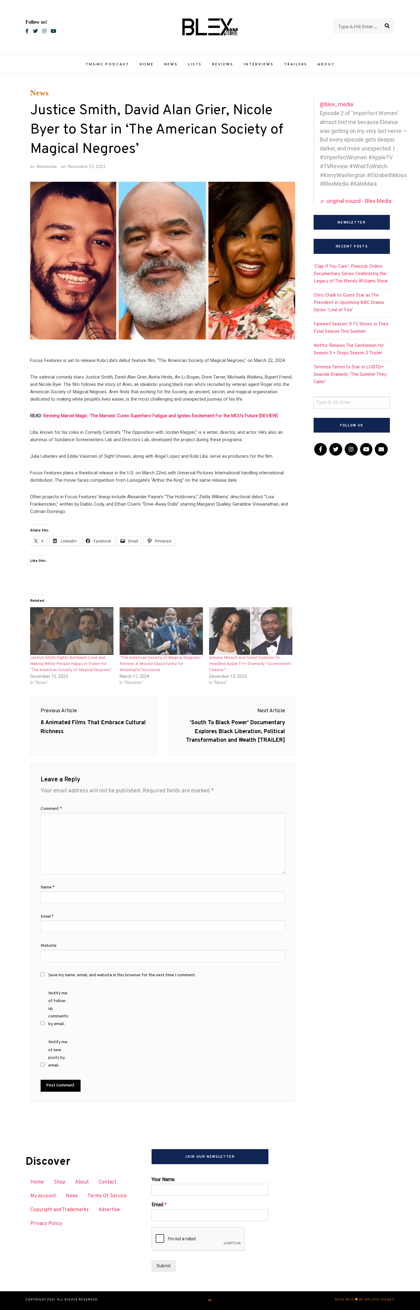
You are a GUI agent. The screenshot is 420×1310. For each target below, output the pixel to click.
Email (47, 916)
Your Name (163, 1179)
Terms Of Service (107, 1196)
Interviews (259, 64)
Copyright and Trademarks (59, 1210)
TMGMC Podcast (107, 64)
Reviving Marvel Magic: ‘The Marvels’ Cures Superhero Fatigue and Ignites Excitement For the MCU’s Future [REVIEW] (160, 415)
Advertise (109, 1210)
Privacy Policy (46, 1224)
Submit (164, 1266)
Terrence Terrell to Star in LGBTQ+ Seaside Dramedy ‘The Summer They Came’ (350, 374)
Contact (108, 1182)
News (171, 64)
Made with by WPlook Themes (364, 1300)
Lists (195, 64)
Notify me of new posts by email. (57, 1054)
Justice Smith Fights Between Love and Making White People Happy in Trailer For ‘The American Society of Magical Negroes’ (71, 664)
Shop (59, 1182)
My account (43, 1196)
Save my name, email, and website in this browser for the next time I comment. (122, 975)
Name (48, 887)
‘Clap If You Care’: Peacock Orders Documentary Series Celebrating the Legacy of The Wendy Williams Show (351, 274)
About (326, 64)
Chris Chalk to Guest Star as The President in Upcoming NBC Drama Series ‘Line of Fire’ (349, 303)
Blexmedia (47, 166)
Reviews (222, 64)
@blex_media (336, 104)
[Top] (210, 1300)
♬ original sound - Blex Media (355, 201)
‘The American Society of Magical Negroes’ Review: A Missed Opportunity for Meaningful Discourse (160, 664)
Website (49, 945)
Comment (51, 808)
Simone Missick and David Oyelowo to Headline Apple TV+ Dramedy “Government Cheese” (250, 664)
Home (147, 64)
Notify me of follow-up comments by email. (58, 1009)
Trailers (295, 64)
